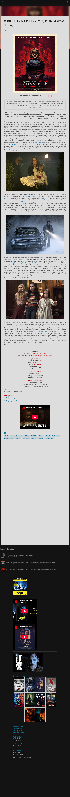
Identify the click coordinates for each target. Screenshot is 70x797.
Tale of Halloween (14, 265)
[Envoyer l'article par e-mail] (5, 433)
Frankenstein (17, 263)
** (11, 435)
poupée (33, 438)
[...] (3, 558)
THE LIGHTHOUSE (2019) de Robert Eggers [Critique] (19, 555)
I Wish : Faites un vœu (33, 196)
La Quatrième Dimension (36, 142)
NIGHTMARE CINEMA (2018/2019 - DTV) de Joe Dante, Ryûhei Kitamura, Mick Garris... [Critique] (30, 562)
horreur (41, 435)
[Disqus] (35, 472)
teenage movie (49, 438)
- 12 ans (6, 435)
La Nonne (25, 202)
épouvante (33, 435)
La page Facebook (19, 730)
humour (48, 435)
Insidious (15, 144)
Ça (30, 200)
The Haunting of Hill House (30, 263)
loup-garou (56, 435)
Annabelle (7, 202)
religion (40, 438)
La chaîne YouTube (19, 732)
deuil (20, 435)
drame (26, 435)
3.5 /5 (15, 435)
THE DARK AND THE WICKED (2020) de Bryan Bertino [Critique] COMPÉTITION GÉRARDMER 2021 (31, 569)
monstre (18, 438)
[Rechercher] (8, 2)
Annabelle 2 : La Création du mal (43, 200)
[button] (5, 30)
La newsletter (17, 728)
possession (26, 438)
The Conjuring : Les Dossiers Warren (14, 401)
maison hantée (8, 438)
